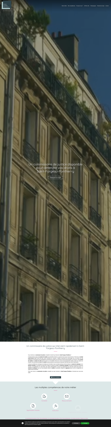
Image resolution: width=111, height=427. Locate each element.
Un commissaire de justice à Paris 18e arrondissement (59, 418)
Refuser (76, 423)
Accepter (85, 423)
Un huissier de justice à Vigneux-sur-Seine (79, 418)
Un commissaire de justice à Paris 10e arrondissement (36, 418)
